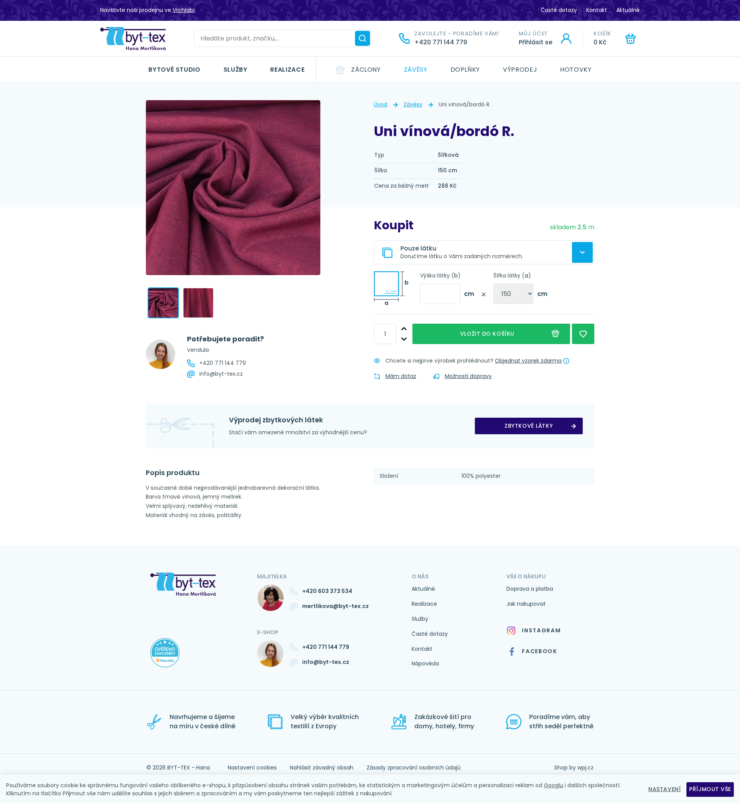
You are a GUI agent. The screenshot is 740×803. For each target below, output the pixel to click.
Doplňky (465, 69)
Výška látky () (440, 275)
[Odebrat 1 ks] (404, 339)
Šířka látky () (512, 275)
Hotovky (575, 69)
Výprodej (520, 69)
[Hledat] (362, 38)
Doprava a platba (529, 589)
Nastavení (664, 789)
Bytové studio (174, 69)
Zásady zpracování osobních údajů (414, 767)
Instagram (541, 630)
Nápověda (425, 663)
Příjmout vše (710, 789)
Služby (235, 69)
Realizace (287, 69)
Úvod (380, 104)
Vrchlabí (184, 10)
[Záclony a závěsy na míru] (133, 38)
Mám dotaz (400, 376)
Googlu (553, 785)
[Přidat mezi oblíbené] (583, 334)
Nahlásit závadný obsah (321, 767)
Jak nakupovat (526, 604)
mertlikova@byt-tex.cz (335, 606)
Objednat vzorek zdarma (528, 361)
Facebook (539, 651)
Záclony (365, 69)
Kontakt (596, 10)
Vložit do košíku (489, 334)
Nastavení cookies (252, 767)
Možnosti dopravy (468, 376)
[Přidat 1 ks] (404, 329)
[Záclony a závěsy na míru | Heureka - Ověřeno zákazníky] (197, 660)
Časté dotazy (559, 10)
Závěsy (415, 69)
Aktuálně (628, 10)
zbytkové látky (529, 426)
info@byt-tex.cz (221, 374)
